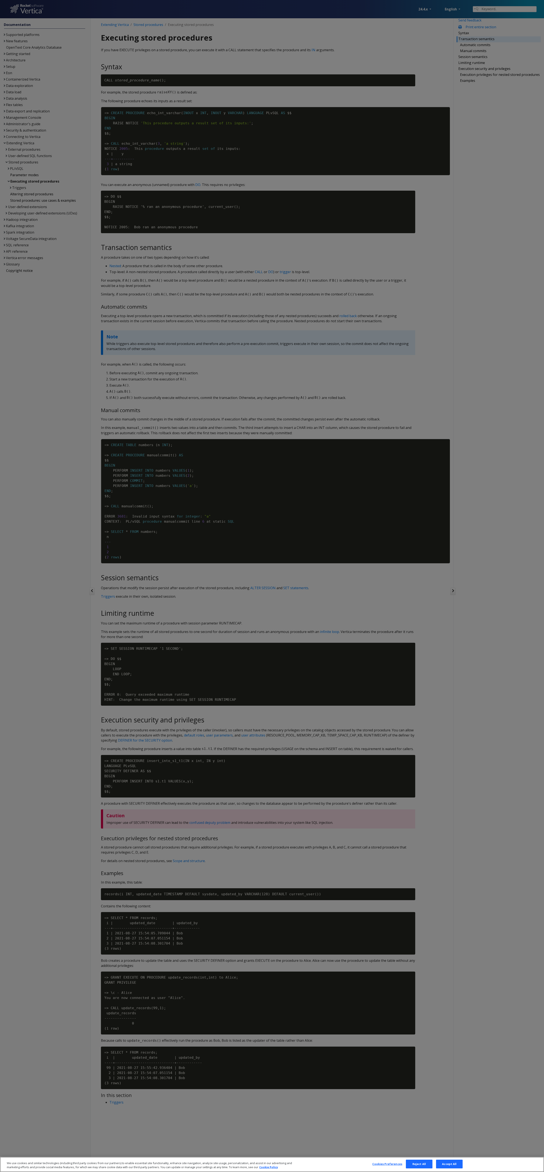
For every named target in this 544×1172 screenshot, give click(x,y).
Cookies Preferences (387, 1164)
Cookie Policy (268, 1167)
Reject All (419, 1164)
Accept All (449, 1164)
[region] (272, 1164)
